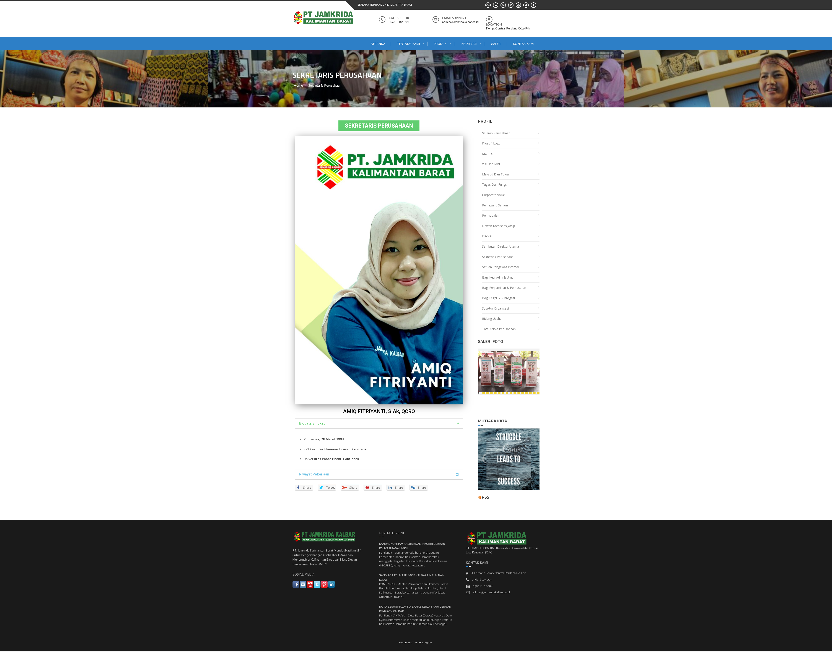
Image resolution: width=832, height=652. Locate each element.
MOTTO (488, 154)
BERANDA (378, 44)
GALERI (496, 44)
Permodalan (490, 215)
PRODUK (440, 44)
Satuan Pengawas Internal (500, 267)
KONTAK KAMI (523, 44)
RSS (485, 497)
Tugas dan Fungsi (494, 184)
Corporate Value (493, 195)
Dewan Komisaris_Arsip (498, 226)
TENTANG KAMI (408, 44)
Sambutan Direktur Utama (500, 246)
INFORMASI (468, 44)
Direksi (487, 236)
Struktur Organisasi (495, 308)
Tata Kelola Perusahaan (499, 329)
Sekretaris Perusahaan (498, 257)
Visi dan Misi (491, 164)
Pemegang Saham (495, 205)
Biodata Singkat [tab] (312, 423)
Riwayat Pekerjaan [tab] (314, 474)
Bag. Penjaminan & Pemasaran (504, 287)
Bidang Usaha (492, 318)
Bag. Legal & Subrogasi (498, 298)
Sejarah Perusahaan (496, 133)
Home (298, 85)
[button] (378, 125)
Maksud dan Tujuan (496, 174)
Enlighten (427, 642)
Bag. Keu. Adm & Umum (499, 277)
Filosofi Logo (491, 143)
